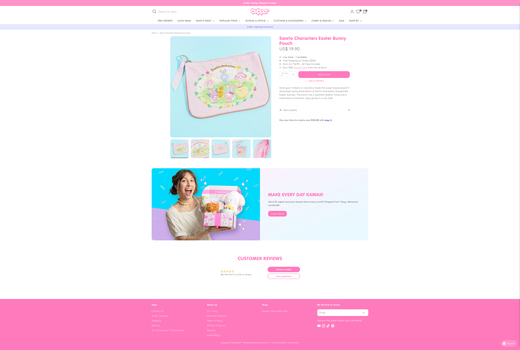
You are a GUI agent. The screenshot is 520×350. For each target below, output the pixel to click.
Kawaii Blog (213, 335)
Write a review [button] (283, 269)
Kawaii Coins (300, 67)
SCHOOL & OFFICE (255, 20)
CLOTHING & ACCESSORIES (289, 20)
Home (154, 33)
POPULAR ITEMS (229, 20)
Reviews (211, 330)
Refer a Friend (214, 320)
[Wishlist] (358, 12)
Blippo (237, 342)
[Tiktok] (328, 325)
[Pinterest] (332, 325)
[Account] (352, 11)
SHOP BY (354, 20)
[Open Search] (154, 11)
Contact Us (157, 311)
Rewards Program (217, 315)
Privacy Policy (293, 342)
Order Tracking (160, 315)
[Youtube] (319, 325)
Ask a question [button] (283, 276)
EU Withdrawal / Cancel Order (168, 330)
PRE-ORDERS (165, 20)
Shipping (156, 320)
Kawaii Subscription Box (275, 311)
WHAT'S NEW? (204, 20)
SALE (341, 20)
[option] (260, 27)
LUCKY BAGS (184, 20)
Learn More (277, 213)
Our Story (212, 311)
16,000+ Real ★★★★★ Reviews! (260, 27)
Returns (156, 325)
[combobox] (169, 12)
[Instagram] (323, 325)
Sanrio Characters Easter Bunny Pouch (175, 33)
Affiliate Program (216, 325)
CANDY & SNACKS (322, 20)
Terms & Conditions (278, 342)
